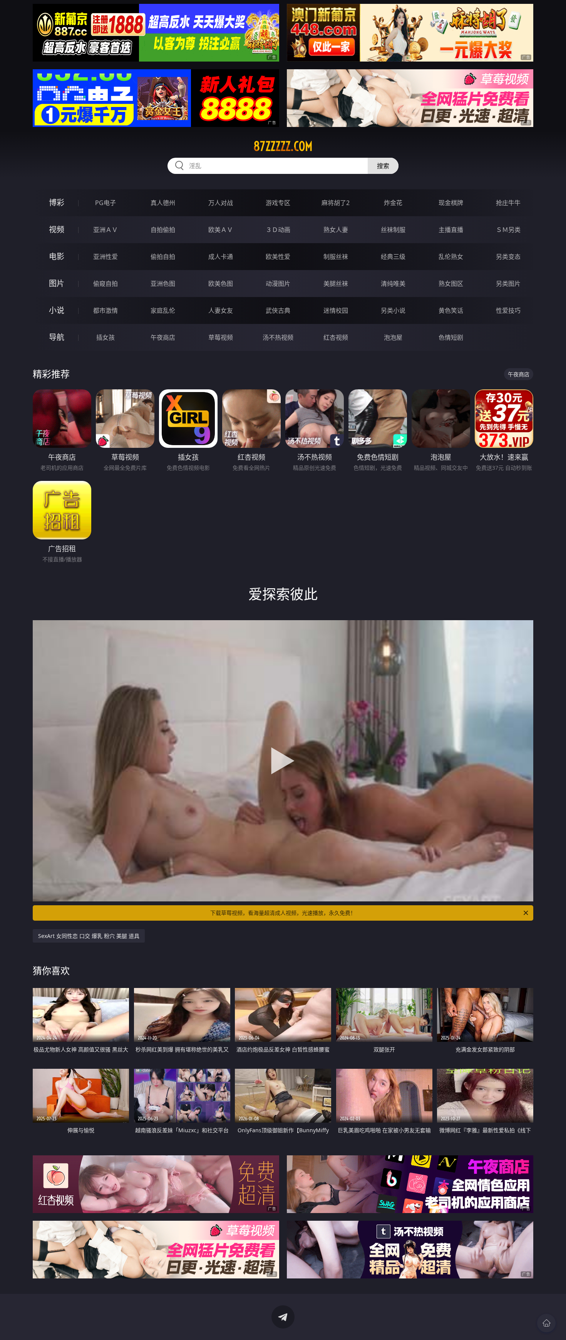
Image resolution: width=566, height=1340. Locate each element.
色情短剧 (451, 337)
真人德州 (163, 203)
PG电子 (105, 203)
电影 (56, 256)
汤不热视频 (278, 337)
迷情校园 (335, 310)
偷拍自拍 (163, 256)
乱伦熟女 (451, 256)
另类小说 (393, 310)
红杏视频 (335, 337)
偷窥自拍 (105, 283)
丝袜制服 (393, 229)
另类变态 (508, 256)
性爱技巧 (508, 310)
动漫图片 (278, 283)
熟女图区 (451, 283)
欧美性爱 (278, 256)
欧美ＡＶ (220, 229)
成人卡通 (220, 256)
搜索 (383, 166)
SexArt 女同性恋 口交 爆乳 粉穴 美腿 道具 (88, 936)
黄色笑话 (451, 310)
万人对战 (220, 203)
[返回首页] (546, 1323)
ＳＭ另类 (508, 229)
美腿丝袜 (335, 283)
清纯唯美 (393, 283)
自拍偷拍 (163, 229)
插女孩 (105, 337)
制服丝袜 (335, 256)
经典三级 (393, 256)
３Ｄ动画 (278, 229)
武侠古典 (278, 310)
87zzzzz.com (283, 146)
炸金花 (393, 203)
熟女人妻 (335, 229)
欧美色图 (220, 283)
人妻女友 (220, 310)
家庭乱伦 (163, 310)
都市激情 (105, 310)
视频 (56, 229)
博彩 (56, 202)
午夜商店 (163, 337)
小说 (56, 310)
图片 (56, 283)
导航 (56, 337)
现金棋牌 (451, 203)
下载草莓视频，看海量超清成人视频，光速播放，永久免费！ (283, 912)
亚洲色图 (163, 283)
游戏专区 (278, 203)
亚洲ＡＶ (105, 229)
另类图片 (508, 283)
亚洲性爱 (105, 256)
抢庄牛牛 (508, 203)
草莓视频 (220, 337)
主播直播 (451, 229)
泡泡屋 (393, 337)
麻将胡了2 (336, 203)
